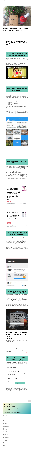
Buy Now (9, 201)
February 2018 (5, 434)
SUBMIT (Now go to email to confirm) (20, 383)
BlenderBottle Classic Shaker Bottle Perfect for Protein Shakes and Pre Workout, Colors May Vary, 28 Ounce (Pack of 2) (13, 216)
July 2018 (4, 428)
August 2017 (5, 440)
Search (29, 401)
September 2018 (6, 426)
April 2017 (5, 446)
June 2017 (5, 443)
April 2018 (5, 431)
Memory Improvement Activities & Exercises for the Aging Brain (12, 412)
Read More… (26, 352)
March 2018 (5, 432)
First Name (9, 378)
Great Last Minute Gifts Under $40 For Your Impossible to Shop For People (14, 406)
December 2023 (6, 418)
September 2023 (6, 421)
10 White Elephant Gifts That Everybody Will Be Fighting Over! (12, 408)
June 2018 (5, 429)
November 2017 (6, 437)
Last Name (16, 378)
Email (8, 381)
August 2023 (5, 423)
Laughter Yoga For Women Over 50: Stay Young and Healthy (12, 409)
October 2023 (5, 420)
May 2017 (5, 445)
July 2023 (4, 425)
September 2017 (6, 439)
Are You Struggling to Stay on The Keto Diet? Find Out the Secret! (16, 334)
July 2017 (4, 442)
